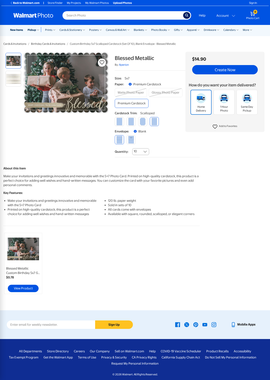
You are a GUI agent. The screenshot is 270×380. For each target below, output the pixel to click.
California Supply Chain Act (181, 357)
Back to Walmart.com (26, 2)
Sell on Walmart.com (129, 351)
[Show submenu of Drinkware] (218, 29)
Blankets (139, 29)
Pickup (32, 29)
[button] (225, 126)
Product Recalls (217, 351)
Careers (79, 351)
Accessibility (242, 351)
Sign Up (114, 325)
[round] (131, 121)
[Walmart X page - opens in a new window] (186, 324)
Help (202, 15)
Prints (48, 29)
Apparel (192, 29)
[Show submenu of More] (251, 29)
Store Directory (58, 351)
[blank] (119, 139)
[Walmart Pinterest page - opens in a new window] (195, 324)
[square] (119, 121)
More (246, 29)
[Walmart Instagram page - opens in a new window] (213, 324)
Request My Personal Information (135, 363)
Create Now (225, 69)
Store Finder (55, 2)
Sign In (253, 2)
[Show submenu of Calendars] (237, 29)
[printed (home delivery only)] (131, 139)
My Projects (74, 2)
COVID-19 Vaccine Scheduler (181, 351)
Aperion (124, 64)
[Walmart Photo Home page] (33, 15)
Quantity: (121, 152)
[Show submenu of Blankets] (146, 29)
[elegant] (142, 121)
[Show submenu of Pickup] (39, 29)
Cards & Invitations (14, 43)
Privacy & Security (114, 357)
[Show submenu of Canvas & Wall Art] (128, 29)
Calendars (229, 29)
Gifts (177, 29)
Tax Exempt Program (23, 357)
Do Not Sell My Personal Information (230, 357)
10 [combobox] (135, 151)
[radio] (13, 61)
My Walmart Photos (97, 2)
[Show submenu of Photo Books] (168, 29)
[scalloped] (154, 121)
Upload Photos (122, 2)
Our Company (100, 351)
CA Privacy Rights (144, 357)
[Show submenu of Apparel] (198, 29)
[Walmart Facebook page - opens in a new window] (177, 324)
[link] (23, 263)
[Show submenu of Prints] (54, 29)
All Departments (30, 351)
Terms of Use (87, 357)
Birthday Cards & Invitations (48, 43)
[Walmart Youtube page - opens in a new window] (204, 324)
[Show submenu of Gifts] (181, 29)
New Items (16, 29)
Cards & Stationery (70, 29)
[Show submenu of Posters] (100, 29)
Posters (94, 29)
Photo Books (159, 29)
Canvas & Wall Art (116, 29)
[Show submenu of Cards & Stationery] (84, 29)
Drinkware (210, 29)
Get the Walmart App (58, 357)
